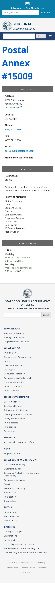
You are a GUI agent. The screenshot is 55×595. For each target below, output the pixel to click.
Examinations (10, 535)
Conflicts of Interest (13, 405)
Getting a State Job (13, 531)
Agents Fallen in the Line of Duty (20, 442)
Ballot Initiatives (12, 401)
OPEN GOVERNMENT (16, 396)
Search (41, 36)
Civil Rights (9, 369)
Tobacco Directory (13, 386)
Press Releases (11, 516)
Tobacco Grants (11, 390)
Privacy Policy (12, 567)
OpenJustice (10, 501)
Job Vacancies (10, 540)
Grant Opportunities (14, 382)
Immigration (10, 496)
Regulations (9, 431)
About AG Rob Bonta (14, 333)
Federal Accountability (14, 488)
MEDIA (8, 507)
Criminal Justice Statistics (16, 410)
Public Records (11, 422)
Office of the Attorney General (21, 562)
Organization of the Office (16, 341)
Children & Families (13, 365)
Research (8, 361)
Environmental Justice (14, 480)
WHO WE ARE (12, 328)
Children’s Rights (12, 468)
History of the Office (14, 337)
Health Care (10, 492)
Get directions (12, 107)
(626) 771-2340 (13, 129)
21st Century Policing (14, 464)
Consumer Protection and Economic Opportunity (21, 474)
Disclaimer (42, 567)
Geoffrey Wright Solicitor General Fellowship (25, 552)
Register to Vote (12, 453)
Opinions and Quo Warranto (17, 357)
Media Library (10, 520)
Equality (8, 484)
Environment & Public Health (18, 378)
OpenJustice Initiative (14, 418)
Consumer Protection (14, 373)
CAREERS (9, 527)
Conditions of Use (28, 567)
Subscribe (45, 12)
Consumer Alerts (12, 512)
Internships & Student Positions (20, 544)
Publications (10, 426)
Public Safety (10, 352)
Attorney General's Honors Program (21, 548)
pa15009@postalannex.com (19, 150)
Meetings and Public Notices (18, 414)
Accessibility (40, 562)
